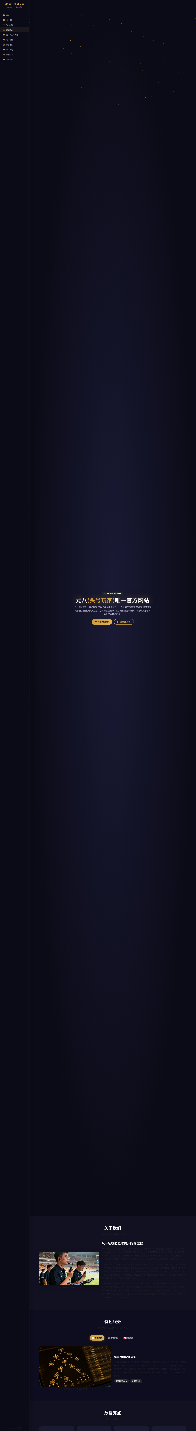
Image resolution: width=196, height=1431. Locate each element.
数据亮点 (9, 30)
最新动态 (9, 55)
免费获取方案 (103, 622)
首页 (8, 15)
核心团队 (9, 45)
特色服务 (9, 25)
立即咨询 (9, 59)
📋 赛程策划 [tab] (97, 1338)
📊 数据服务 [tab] (128, 1338)
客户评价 (9, 40)
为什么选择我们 (12, 35)
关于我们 (9, 20)
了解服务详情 (125, 622)
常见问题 (9, 50)
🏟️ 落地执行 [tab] (113, 1338)
